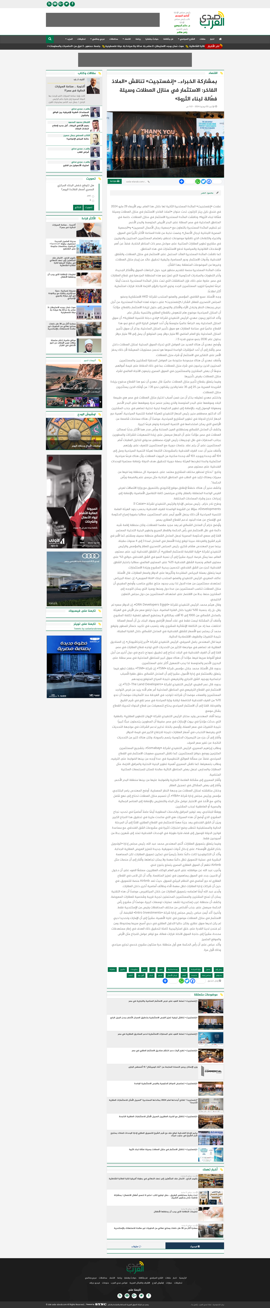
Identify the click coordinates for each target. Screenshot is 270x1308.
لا (90, 200)
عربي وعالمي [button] (98, 39)
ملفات (202, 39)
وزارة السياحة (195, 969)
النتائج (78, 207)
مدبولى (219, 975)
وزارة (184, 969)
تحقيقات (81, 39)
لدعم (160, 975)
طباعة (113, 181)
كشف (130, 975)
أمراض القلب (83, 152)
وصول (208, 969)
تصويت (88, 207)
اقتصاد (112, 1278)
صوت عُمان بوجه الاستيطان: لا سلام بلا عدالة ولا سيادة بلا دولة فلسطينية (188, 46)
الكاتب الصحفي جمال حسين (76, 135)
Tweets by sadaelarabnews (88, 629)
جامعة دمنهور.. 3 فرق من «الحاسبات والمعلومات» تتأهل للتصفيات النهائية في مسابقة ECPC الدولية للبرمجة (85, 46)
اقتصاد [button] (127, 39)
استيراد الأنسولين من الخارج (76, 165)
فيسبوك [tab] (194, 1246)
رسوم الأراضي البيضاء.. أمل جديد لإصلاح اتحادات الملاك (70, 127)
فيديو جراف (94, 1283)
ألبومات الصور (90, 360)
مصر (144, 969)
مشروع (122, 969)
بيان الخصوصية (218, 1304)
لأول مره (141, 975)
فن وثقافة (168, 39)
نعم (89, 196)
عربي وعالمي (91, 1278)
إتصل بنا (194, 1304)
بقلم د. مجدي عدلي (80, 109)
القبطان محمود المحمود (79, 122)
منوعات (105, 1283)
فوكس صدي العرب (119, 1283)
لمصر (184, 975)
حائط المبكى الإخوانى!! (78, 139)
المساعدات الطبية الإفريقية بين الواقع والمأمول (71, 114)
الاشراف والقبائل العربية (140, 1283)
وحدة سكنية (172, 969)
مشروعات (134, 969)
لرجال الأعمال (172, 975)
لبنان (151, 975)
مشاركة (112, 969)
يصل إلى (218, 969)
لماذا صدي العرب (204, 1304)
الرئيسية (183, 1278)
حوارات (169, 1283)
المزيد (70, 39)
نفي (160, 969)
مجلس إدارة (206, 975)
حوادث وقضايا (152, 39)
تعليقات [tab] (135, 1246)
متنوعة (194, 975)
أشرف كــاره (79, 79)
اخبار (212, 39)
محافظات (113, 39)
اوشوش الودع (158, 1283)
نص (152, 969)
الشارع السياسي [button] (187, 39)
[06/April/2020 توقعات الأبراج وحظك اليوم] (74, 434)
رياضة (138, 39)
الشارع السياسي (156, 1278)
